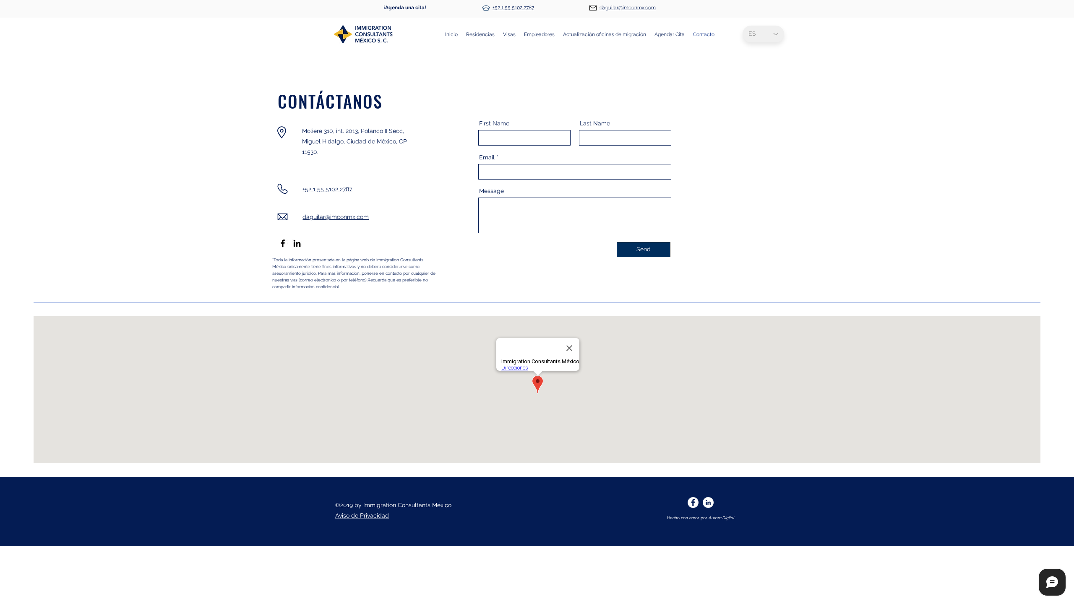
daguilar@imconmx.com (628, 7)
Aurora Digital (722, 517)
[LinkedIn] (297, 243)
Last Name (595, 123)
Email (487, 157)
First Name (494, 123)
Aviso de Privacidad (362, 515)
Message (491, 191)
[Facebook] (283, 243)
